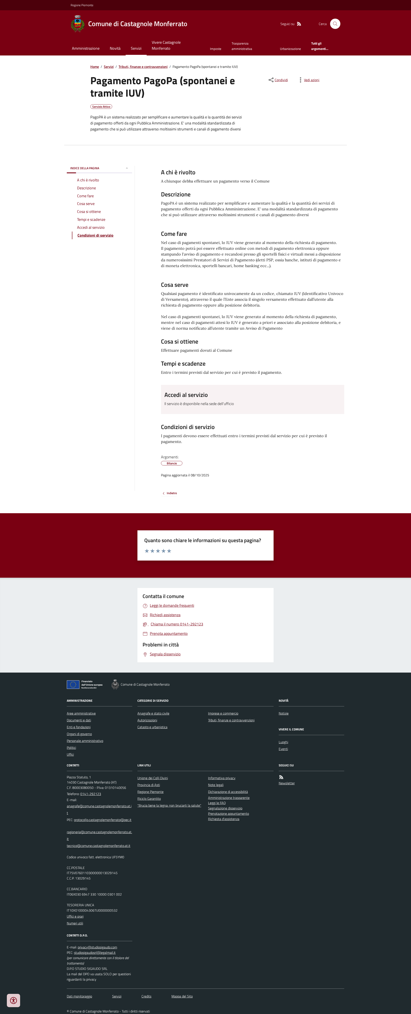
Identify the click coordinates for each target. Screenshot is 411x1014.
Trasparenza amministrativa (242, 46)
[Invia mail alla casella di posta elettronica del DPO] (97, 947)
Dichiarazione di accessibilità (228, 791)
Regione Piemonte (82, 5)
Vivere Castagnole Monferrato (166, 45)
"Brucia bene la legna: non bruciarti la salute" (169, 805)
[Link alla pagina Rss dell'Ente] (281, 777)
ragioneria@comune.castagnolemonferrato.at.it (99, 835)
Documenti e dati (79, 720)
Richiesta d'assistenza (223, 818)
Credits (146, 996)
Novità (115, 48)
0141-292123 (90, 793)
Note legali (215, 784)
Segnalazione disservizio (225, 808)
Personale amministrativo (85, 740)
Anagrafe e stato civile (153, 713)
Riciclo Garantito (149, 798)
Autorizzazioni (147, 720)
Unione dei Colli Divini (152, 778)
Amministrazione (86, 48)
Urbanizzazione (290, 48)
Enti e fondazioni (79, 727)
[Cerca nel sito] (333, 24)
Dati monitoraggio (79, 996)
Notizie (284, 713)
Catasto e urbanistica (152, 727)
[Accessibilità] (13, 1000)
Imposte (215, 48)
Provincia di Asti (148, 784)
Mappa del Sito (182, 996)
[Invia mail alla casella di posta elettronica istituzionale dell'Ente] (99, 809)
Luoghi (283, 742)
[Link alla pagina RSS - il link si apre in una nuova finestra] (299, 24)
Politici (71, 747)
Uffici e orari (75, 916)
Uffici (70, 754)
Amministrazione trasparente (229, 797)
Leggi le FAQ (217, 802)
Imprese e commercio (223, 713)
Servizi (136, 48)
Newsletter (287, 783)
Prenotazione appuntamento (228, 813)
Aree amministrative (81, 713)
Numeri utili (75, 923)
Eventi (283, 748)
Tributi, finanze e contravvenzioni (143, 66)
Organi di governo (79, 733)
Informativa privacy (221, 778)
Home (94, 66)
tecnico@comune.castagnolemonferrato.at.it (98, 845)
